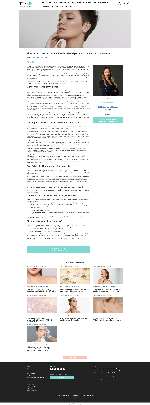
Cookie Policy (30, 384)
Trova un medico (47, 2)
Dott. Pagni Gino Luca (75, 315)
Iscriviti (62, 377)
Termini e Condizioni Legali (33, 382)
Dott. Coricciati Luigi (74, 286)
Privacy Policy (30, 379)
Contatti (29, 375)
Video (94, 2)
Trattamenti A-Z (103, 2)
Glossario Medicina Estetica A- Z (65, 6)
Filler (31, 212)
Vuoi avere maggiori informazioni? (58, 249)
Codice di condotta (32, 386)
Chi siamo (29, 371)
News (55, 2)
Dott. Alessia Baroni (41, 57)
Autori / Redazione (31, 373)
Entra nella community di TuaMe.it (35, 377)
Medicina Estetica (64, 2)
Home (28, 368)
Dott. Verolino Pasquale (108, 286)
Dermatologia (87, 2)
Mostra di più (75, 357)
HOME (28, 50)
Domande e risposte (48, 6)
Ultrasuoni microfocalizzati (59, 50)
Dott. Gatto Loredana (42, 315)
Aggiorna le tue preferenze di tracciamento (75, 397)
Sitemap (29, 392)
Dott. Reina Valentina (42, 286)
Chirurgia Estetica (75, 2)
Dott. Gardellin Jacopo (108, 315)
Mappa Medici (30, 388)
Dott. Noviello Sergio (42, 344)
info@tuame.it (92, 395)
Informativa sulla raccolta (75, 403)
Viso (46, 50)
